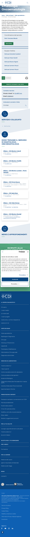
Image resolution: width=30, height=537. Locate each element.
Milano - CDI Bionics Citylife (12, 161)
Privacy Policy (5, 508)
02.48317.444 (18, 93)
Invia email (9, 43)
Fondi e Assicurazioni (7, 405)
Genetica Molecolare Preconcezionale (11, 386)
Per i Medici (4, 444)
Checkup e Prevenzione (7, 342)
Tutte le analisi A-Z (6, 365)
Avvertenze (4, 519)
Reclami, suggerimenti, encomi (9, 418)
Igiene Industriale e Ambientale (10, 462)
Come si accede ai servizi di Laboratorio (12, 372)
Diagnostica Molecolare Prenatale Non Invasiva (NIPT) (14, 382)
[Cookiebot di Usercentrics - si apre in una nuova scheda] (19, 252)
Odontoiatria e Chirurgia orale (9, 352)
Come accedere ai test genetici (9, 375)
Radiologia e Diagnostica (8, 336)
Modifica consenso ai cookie (9, 513)
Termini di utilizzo (6, 505)
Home (3, 15)
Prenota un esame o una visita (15, 84)
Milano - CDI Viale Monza (11, 203)
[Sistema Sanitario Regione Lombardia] (14, 484)
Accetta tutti (15, 279)
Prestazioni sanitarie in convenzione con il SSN (14, 399)
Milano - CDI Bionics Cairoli (12, 151)
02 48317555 (8, 207)
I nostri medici (5, 310)
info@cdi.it (10, 96)
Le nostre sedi (5, 313)
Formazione (4, 449)
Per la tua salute (6, 424)
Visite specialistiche (19, 15)
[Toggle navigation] (2, 2)
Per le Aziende (5, 454)
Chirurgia (3, 339)
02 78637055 (15, 207)
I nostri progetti (5, 316)
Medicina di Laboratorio (9, 361)
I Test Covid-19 (5, 369)
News (2, 471)
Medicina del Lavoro (6, 459)
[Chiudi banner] (27, 251)
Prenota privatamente (7, 402)
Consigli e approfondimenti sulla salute (12, 428)
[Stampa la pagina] (26, 78)
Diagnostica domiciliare (7, 355)
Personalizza (22, 275)
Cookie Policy (5, 511)
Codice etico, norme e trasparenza (10, 320)
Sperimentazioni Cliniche (8, 389)
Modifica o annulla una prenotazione (11, 412)
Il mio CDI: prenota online (8, 409)
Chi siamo (4, 307)
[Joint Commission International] (2, 484)
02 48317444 (8, 154)
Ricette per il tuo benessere (10, 440)
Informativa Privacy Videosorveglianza (11, 516)
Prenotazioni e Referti (8, 394)
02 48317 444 (8, 163)
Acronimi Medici (5, 435)
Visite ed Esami (9, 15)
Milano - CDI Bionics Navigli (12, 214)
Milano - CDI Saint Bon (10, 193)
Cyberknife (4, 346)
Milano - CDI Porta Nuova (11, 182)
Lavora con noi (5, 323)
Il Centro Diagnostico (8, 302)
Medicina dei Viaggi (6, 466)
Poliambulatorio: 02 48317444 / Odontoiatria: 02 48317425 (11, 217)
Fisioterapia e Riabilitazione (8, 349)
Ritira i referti (4, 415)
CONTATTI (4, 476)
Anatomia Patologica (7, 378)
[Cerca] (27, 3)
